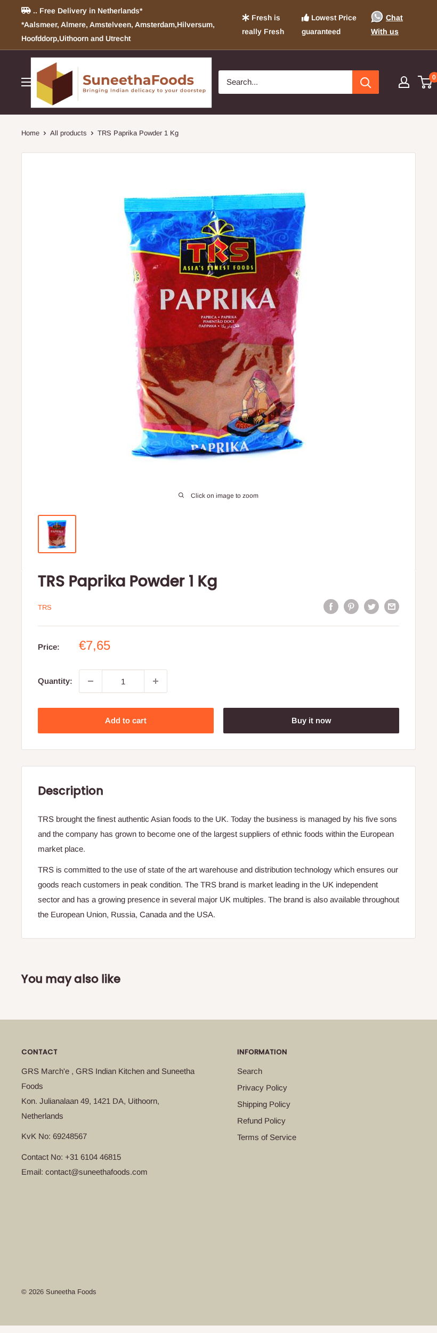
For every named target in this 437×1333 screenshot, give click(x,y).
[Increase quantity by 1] (155, 681)
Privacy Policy (262, 1087)
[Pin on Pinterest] (351, 606)
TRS (45, 607)
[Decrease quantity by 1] (90, 681)
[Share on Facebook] (330, 606)
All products (68, 133)
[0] (425, 82)
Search (249, 1071)
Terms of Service (266, 1137)
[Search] (365, 82)
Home (30, 133)
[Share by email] (391, 606)
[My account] (404, 82)
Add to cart (126, 720)
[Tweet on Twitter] (371, 606)
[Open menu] (26, 82)
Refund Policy (261, 1120)
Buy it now (311, 720)
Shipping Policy (263, 1104)
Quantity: (55, 680)
